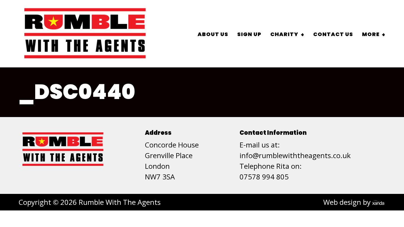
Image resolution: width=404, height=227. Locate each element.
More (370, 34)
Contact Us (333, 34)
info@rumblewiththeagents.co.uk (295, 155)
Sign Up (249, 34)
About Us (213, 34)
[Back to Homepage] (85, 33)
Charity (284, 34)
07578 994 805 (264, 176)
